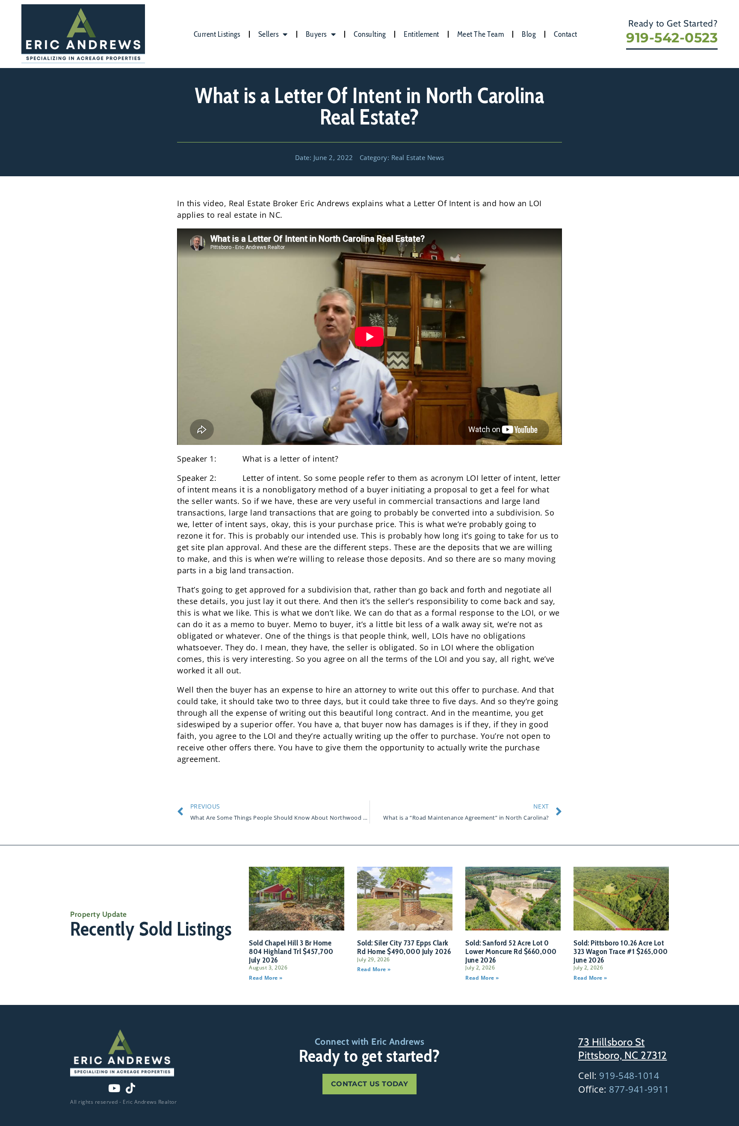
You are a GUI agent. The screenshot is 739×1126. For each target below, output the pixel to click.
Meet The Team (480, 34)
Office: (623, 1089)
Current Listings (217, 34)
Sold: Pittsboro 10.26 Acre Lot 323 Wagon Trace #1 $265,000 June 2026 (620, 951)
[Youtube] (114, 1088)
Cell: (618, 1076)
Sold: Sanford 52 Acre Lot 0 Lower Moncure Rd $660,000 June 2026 (511, 951)
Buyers (316, 34)
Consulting (370, 34)
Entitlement (421, 34)
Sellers (268, 34)
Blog (529, 34)
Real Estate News (417, 157)
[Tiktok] (130, 1088)
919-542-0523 (672, 38)
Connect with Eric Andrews (370, 1041)
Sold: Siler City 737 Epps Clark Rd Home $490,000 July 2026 (404, 947)
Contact (565, 34)
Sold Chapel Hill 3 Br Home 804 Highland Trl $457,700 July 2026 (291, 951)
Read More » (266, 977)
